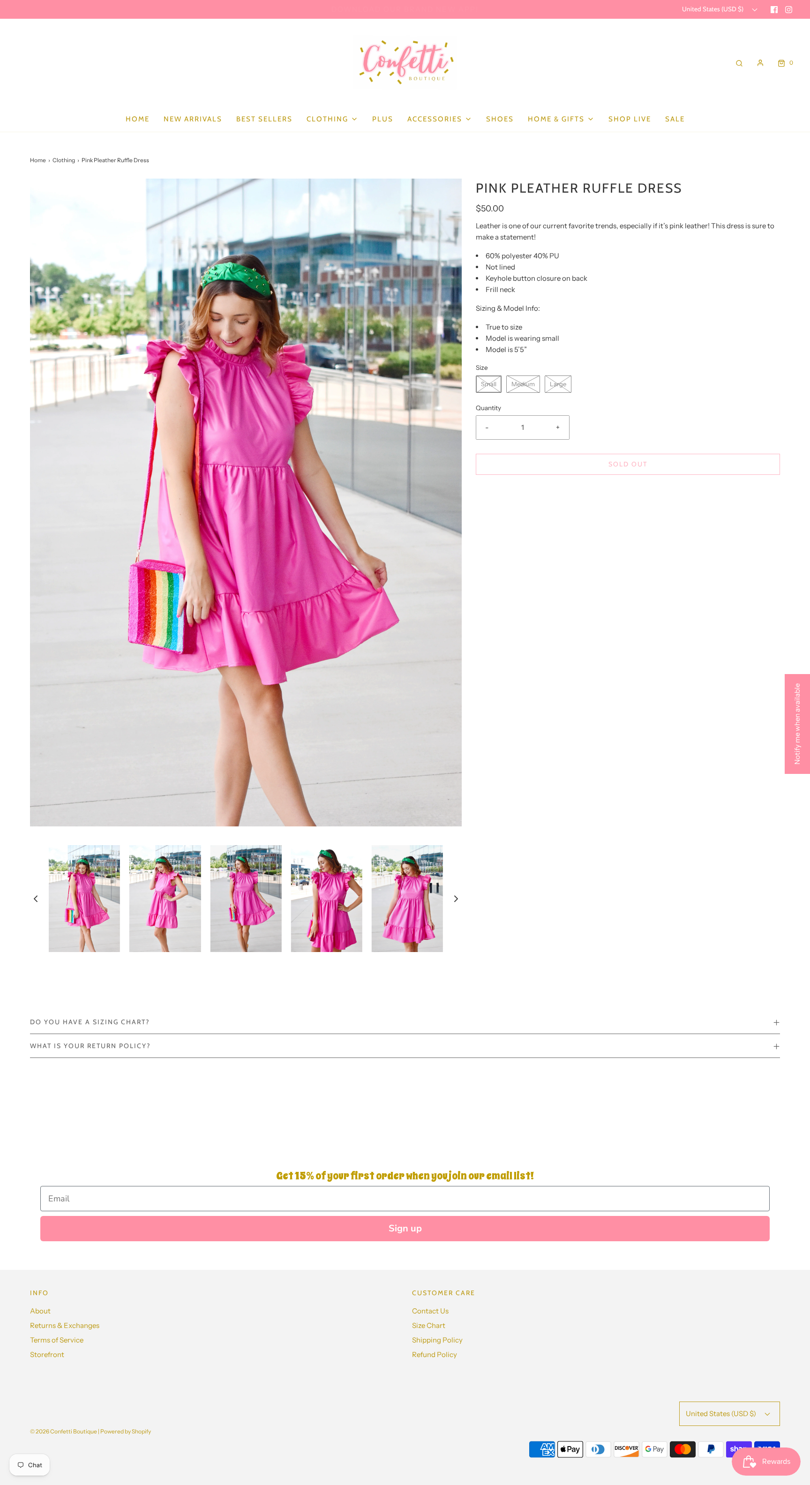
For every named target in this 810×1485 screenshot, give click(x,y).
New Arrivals (193, 119)
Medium (523, 384)
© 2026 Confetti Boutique (63, 1431)
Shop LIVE (629, 119)
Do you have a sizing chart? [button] (90, 1022)
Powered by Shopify (125, 1431)
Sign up (405, 1228)
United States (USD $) (713, 9)
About (40, 1310)
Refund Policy (434, 1354)
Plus (382, 119)
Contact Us (430, 1310)
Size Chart (428, 1325)
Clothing (63, 160)
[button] (35, 898)
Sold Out (627, 464)
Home (138, 119)
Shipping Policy (437, 1339)
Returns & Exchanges (64, 1325)
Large (558, 384)
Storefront (47, 1354)
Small (488, 384)
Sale (675, 119)
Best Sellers (264, 119)
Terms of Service (56, 1339)
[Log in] (760, 63)
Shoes (500, 119)
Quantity (488, 408)
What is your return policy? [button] (90, 1046)
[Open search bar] (739, 63)
